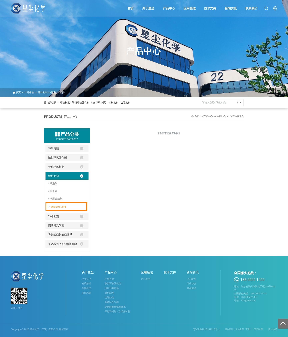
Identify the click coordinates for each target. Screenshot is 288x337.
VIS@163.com (248, 300)
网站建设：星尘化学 (234, 329)
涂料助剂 (42, 92)
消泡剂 (53, 183)
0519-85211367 (249, 297)
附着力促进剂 (58, 92)
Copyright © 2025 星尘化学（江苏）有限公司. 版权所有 (39, 329)
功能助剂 (125, 102)
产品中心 (29, 92)
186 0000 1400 (252, 279)
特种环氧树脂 (99, 102)
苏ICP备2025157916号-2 (206, 329)
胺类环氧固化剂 (81, 102)
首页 (18, 92)
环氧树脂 (65, 102)
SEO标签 (258, 329)
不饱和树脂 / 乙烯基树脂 (62, 243)
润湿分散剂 (56, 198)
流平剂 (53, 191)
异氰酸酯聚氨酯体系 (60, 234)
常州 (248, 329)
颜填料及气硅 (56, 225)
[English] (275, 8)
